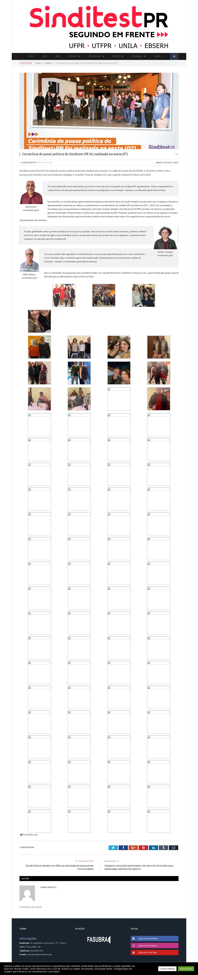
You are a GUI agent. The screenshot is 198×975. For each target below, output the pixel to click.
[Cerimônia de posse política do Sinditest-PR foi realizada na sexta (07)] (99, 111)
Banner (159, 162)
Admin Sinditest (29, 162)
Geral (176, 162)
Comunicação (94, 56)
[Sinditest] (99, 26)
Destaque (167, 162)
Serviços (116, 56)
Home (58, 56)
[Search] (174, 56)
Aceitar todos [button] (186, 968)
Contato (157, 56)
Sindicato (73, 56)
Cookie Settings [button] (167, 968)
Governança (136, 56)
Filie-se (31, 56)
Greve (45, 56)
